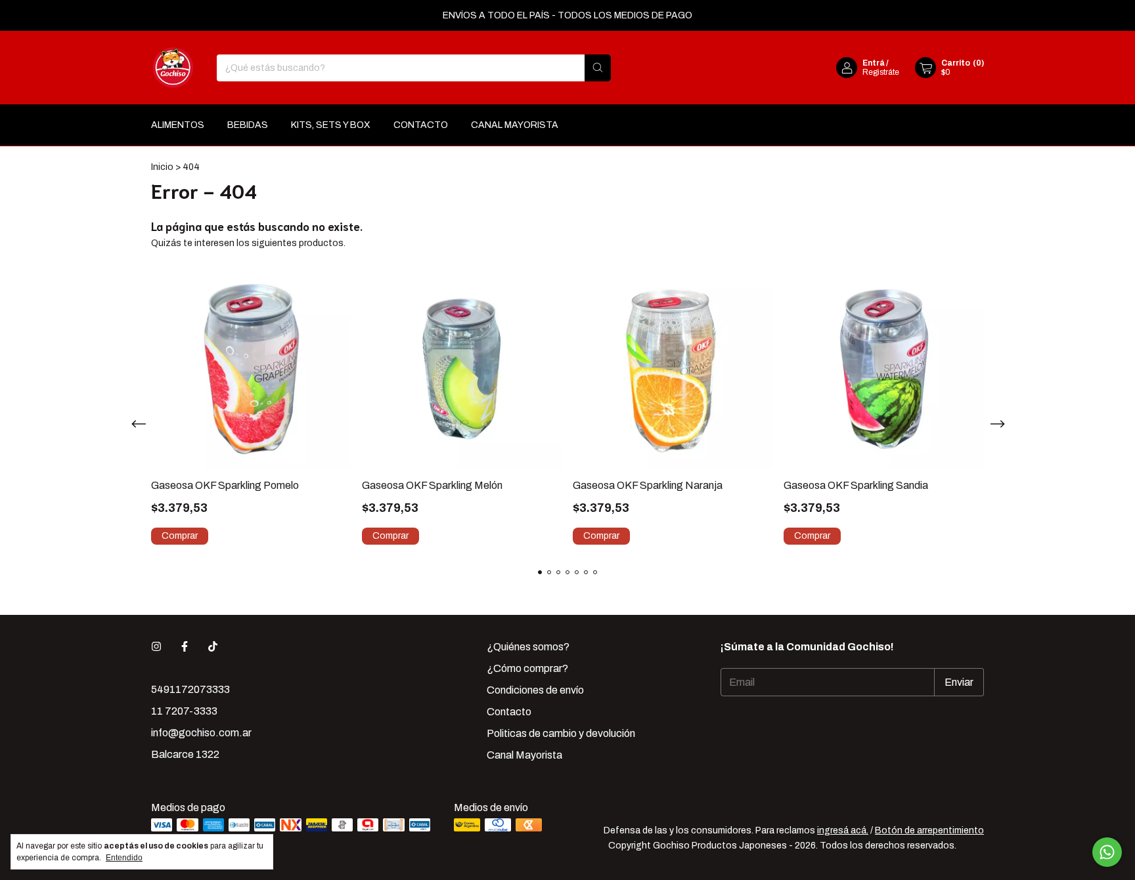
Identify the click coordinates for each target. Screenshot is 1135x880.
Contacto (420, 125)
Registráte (880, 72)
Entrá (873, 63)
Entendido (124, 857)
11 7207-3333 (184, 711)
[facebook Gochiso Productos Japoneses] (184, 646)
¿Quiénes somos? (528, 646)
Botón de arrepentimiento (929, 830)
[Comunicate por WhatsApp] (1107, 852)
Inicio (162, 167)
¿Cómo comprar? (527, 668)
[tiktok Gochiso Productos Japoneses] (213, 646)
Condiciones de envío (535, 690)
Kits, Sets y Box (330, 125)
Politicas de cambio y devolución (561, 733)
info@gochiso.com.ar (201, 732)
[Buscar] (598, 67)
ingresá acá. (842, 830)
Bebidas (247, 125)
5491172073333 (190, 689)
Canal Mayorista (514, 125)
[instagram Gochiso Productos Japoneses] (156, 646)
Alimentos (177, 125)
